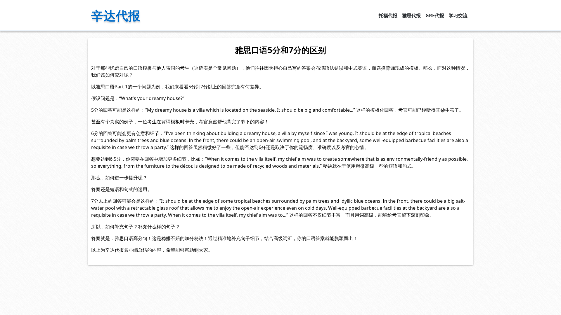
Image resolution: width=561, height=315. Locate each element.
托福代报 (388, 15)
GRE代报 (434, 15)
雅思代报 (411, 15)
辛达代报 (115, 15)
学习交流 (458, 15)
